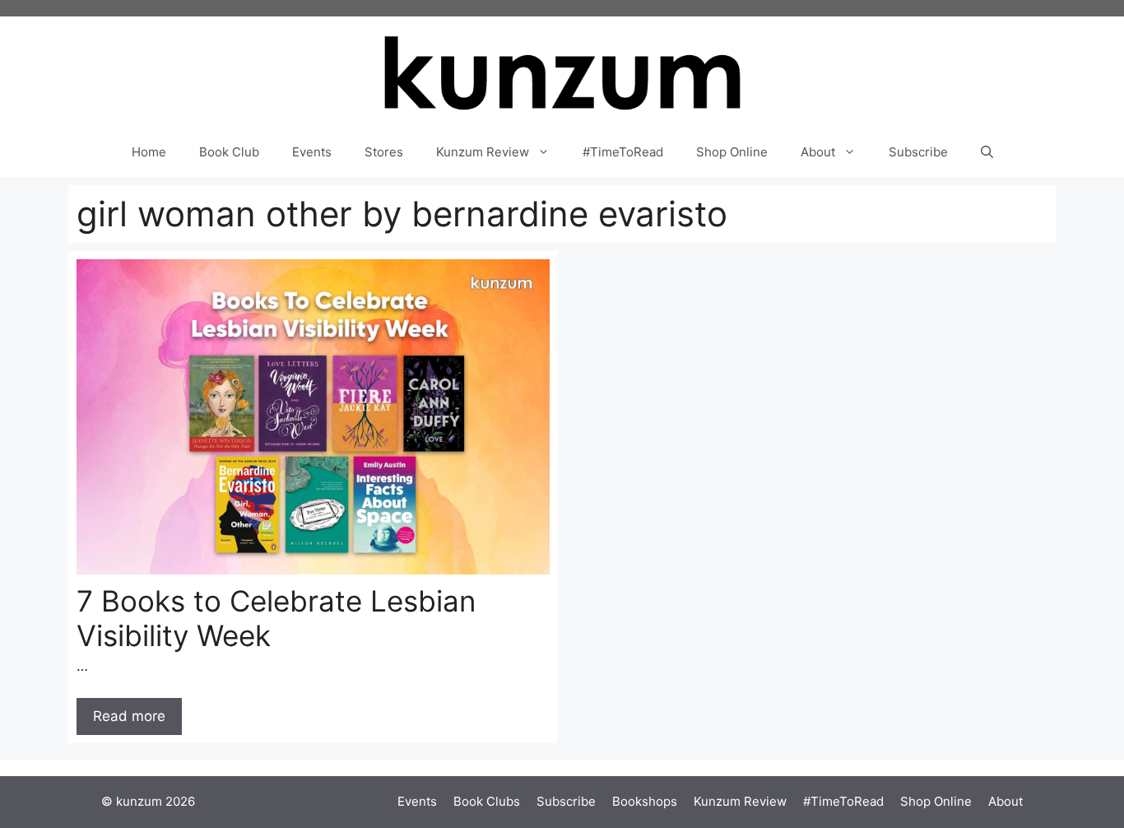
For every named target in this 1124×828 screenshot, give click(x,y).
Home (149, 152)
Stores (384, 152)
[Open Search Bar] (987, 152)
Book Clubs (486, 801)
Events (312, 152)
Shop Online (732, 152)
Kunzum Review (482, 152)
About (818, 152)
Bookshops (644, 801)
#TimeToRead (623, 152)
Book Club (229, 152)
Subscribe (918, 152)
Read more (129, 716)
